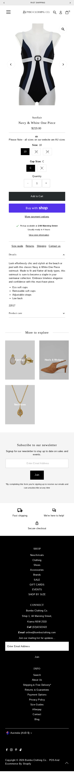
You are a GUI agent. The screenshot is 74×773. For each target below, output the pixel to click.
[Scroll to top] (66, 763)
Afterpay (37, 709)
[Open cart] (67, 12)
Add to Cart (37, 196)
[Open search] (54, 12)
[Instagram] (11, 750)
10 (25, 151)
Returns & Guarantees (37, 689)
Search (37, 675)
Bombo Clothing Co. (36, 760)
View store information (39, 235)
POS (51, 760)
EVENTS (37, 589)
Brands (37, 574)
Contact (37, 714)
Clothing (37, 560)
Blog (36, 719)
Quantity (37, 176)
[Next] (63, 64)
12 (38, 152)
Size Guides (37, 704)
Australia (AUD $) (19, 733)
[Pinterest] (16, 750)
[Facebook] (6, 750)
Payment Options (37, 694)
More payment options (37, 216)
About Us (37, 680)
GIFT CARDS (37, 584)
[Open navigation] (8, 12)
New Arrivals (37, 555)
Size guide (17, 246)
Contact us (55, 246)
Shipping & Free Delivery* (37, 685)
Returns (30, 246)
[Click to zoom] (63, 29)
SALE (37, 579)
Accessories (37, 570)
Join (37, 475)
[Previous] (11, 64)
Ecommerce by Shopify (18, 763)
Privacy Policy (37, 699)
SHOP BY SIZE (37, 594)
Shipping (41, 246)
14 (49, 152)
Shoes (37, 565)
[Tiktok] (20, 750)
